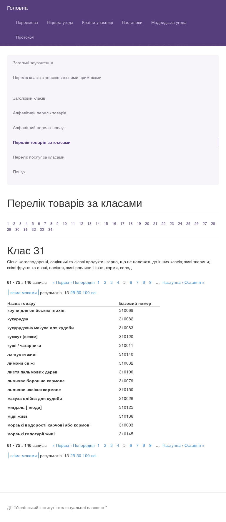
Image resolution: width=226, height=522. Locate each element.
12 (81, 223)
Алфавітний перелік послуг (39, 127)
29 (9, 229)
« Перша (60, 282)
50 (79, 292)
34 (50, 229)
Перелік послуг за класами (38, 157)
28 (213, 223)
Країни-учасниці (97, 22)
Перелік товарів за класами (42, 142)
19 (139, 223)
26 (197, 223)
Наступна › (172, 282)
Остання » (195, 282)
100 (86, 292)
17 (122, 223)
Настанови (132, 22)
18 (131, 223)
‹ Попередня (82, 282)
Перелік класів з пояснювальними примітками (57, 77)
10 (65, 223)
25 (188, 223)
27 (205, 223)
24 (180, 223)
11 (73, 223)
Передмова (27, 22)
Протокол (25, 37)
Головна (17, 7)
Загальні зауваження (33, 62)
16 (114, 223)
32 (34, 229)
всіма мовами (23, 292)
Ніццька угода (60, 22)
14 (98, 223)
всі (93, 292)
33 (42, 229)
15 (106, 223)
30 (17, 229)
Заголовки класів (29, 98)
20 (147, 223)
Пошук (19, 171)
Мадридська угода (169, 22)
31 (26, 229)
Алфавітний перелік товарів (39, 113)
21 (155, 223)
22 (164, 223)
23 (172, 223)
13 (89, 223)
